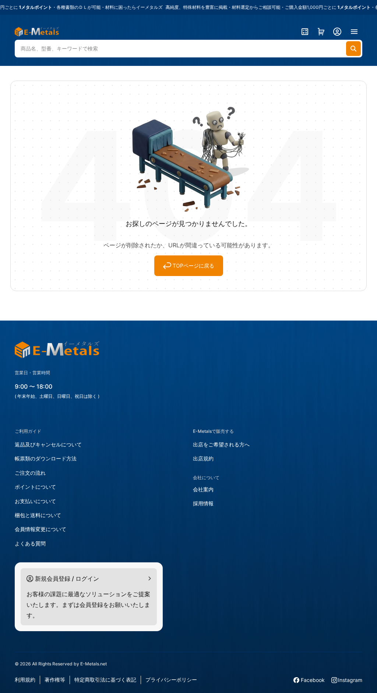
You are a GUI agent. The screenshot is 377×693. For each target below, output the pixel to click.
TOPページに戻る (193, 265)
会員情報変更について (40, 529)
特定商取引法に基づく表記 (105, 679)
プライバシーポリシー (171, 679)
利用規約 (25, 679)
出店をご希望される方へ (221, 444)
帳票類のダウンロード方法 (46, 458)
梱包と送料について (38, 515)
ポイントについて (35, 487)
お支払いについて (35, 501)
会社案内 (203, 489)
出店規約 (203, 458)
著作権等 (55, 679)
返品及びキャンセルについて (48, 444)
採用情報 (203, 503)
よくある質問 (30, 543)
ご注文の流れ (30, 473)
